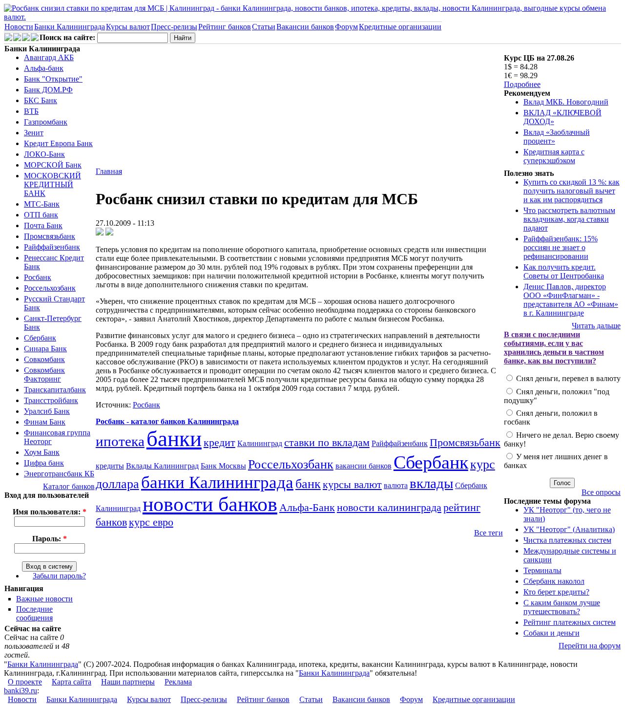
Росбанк (37, 277)
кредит (219, 442)
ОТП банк (41, 215)
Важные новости (44, 599)
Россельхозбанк (50, 288)
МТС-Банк (42, 204)
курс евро (151, 522)
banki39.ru (20, 690)
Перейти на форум (590, 645)
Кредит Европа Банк (58, 143)
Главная (109, 171)
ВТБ (31, 111)
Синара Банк (45, 348)
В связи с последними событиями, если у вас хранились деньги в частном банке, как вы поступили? (554, 347)
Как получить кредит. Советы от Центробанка (563, 271)
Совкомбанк (44, 359)
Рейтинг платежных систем (569, 622)
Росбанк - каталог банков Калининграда (167, 421)
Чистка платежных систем (567, 540)
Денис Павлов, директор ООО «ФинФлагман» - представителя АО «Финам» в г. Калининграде (570, 299)
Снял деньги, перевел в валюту (567, 378)
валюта (396, 485)
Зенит (33, 132)
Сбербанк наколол (553, 581)
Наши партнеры (128, 682)
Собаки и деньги (551, 633)
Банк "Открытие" (53, 79)
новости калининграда (389, 507)
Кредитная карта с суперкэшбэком (553, 156)
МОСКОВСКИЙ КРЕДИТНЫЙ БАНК (52, 184)
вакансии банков (363, 466)
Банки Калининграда (69, 26)
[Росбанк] (100, 233)
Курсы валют (128, 26)
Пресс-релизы (174, 26)
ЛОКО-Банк (44, 154)
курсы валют (352, 484)
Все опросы (601, 492)
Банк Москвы (223, 466)
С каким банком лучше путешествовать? (561, 607)
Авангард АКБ (49, 57)
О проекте (25, 682)
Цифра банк (44, 463)
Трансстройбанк (51, 400)
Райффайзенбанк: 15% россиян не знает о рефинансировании (560, 247)
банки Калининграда (217, 482)
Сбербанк (40, 338)
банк (308, 484)
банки (174, 438)
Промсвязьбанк (49, 236)
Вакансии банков (305, 26)
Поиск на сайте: (68, 37)
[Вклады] (35, 38)
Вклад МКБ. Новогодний (565, 102)
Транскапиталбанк (55, 389)
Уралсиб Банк (47, 411)
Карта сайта (71, 682)
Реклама (178, 682)
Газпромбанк (45, 122)
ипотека (120, 441)
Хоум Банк (42, 452)
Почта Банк (43, 225)
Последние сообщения (34, 613)
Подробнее (522, 84)
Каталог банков (69, 486)
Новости (18, 26)
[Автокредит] (26, 38)
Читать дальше (596, 325)
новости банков (210, 504)
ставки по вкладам (327, 442)
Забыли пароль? (59, 576)
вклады (431, 483)
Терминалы (542, 570)
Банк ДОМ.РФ (48, 89)
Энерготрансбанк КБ (59, 473)
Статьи (263, 26)
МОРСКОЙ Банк (53, 165)
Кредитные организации (400, 26)
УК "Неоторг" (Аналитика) (569, 529)
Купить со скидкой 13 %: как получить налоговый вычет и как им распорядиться (571, 191)
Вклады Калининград (162, 466)
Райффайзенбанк (52, 247)
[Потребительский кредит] (17, 38)
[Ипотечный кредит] (8, 38)
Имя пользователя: (49, 512)
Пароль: (49, 538)
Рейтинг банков (224, 26)
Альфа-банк (43, 68)
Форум (346, 26)
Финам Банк (44, 422)
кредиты (110, 466)
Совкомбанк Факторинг (44, 374)
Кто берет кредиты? (556, 592)
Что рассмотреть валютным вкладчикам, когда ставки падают (569, 219)
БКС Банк (40, 100)
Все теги (488, 533)
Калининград (259, 443)
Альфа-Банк (307, 507)
